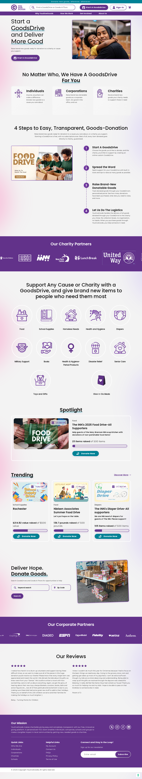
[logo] (18, 7)
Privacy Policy (52, 756)
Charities (15, 756)
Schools (14, 759)
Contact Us (50, 749)
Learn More (34, 92)
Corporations (16, 752)
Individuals (15, 749)
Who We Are (16, 746)
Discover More (121, 474)
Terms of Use (51, 759)
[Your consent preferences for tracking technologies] (138, 775)
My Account (51, 746)
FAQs (48, 752)
